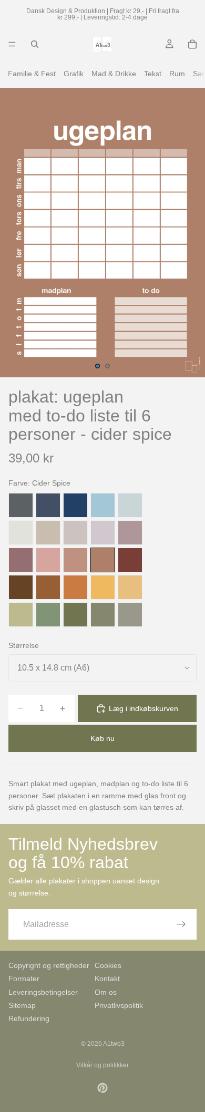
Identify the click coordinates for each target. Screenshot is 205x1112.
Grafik (74, 73)
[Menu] (12, 44)
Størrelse (23, 645)
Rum (177, 73)
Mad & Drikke (113, 73)
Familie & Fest (32, 73)
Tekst (152, 73)
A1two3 (114, 1043)
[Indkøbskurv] (192, 44)
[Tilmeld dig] (181, 924)
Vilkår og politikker (102, 1065)
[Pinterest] (102, 1088)
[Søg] (34, 44)
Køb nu (102, 738)
